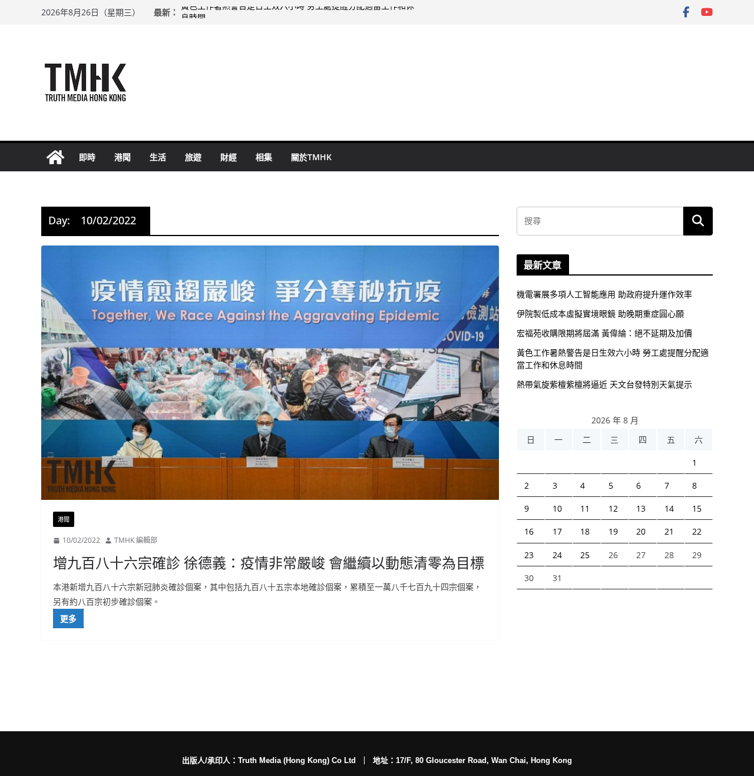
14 (669, 508)
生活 (158, 157)
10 (557, 508)
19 (613, 531)
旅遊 (193, 157)
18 (585, 531)
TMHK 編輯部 (135, 540)
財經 (228, 157)
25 (585, 555)
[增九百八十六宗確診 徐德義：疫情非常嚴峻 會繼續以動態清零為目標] (270, 373)
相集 (264, 157)
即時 (87, 157)
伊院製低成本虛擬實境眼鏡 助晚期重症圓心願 (600, 313)
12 (613, 508)
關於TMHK (311, 157)
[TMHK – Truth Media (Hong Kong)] (55, 157)
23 (529, 555)
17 (557, 531)
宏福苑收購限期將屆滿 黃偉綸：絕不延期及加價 (604, 333)
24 (557, 555)
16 (529, 531)
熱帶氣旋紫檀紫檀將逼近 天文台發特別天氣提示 (604, 384)
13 (641, 508)
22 (697, 531)
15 (697, 508)
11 (585, 508)
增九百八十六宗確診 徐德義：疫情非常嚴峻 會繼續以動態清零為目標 (268, 562)
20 (641, 531)
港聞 (122, 157)
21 (669, 531)
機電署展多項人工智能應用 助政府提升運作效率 (604, 294)
